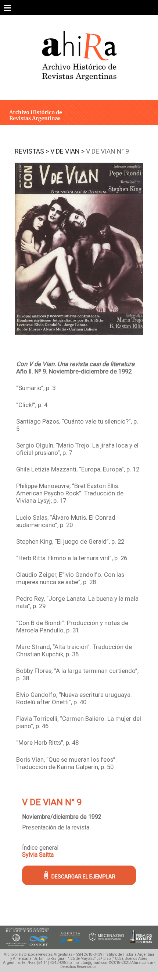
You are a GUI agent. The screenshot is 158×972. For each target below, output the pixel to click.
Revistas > (32, 151)
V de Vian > (67, 151)
